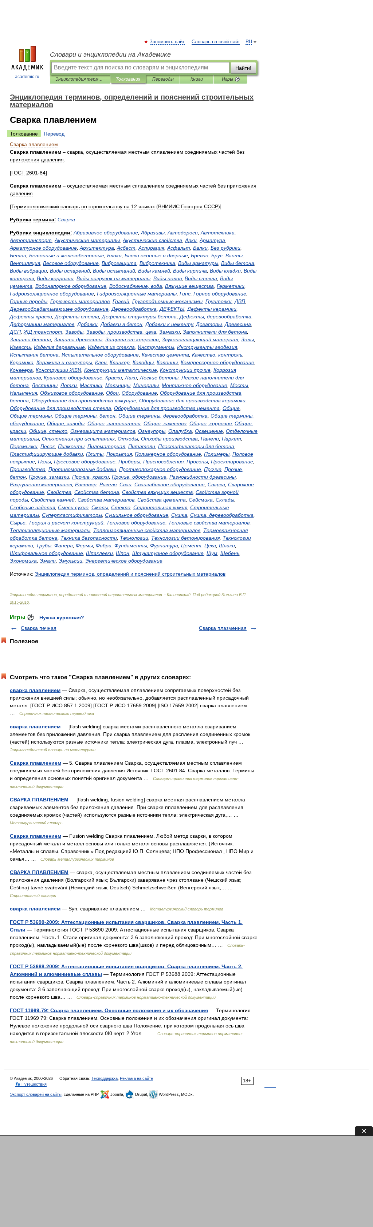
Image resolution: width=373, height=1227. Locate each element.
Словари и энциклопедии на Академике (110, 54)
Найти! (243, 68)
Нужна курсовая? (61, 617)
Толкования (128, 79)
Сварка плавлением (35, 763)
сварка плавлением (35, 690)
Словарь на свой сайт (216, 41)
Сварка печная (38, 628)
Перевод (54, 134)
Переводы (163, 79)
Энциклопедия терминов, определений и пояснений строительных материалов (80, 79)
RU (249, 41)
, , (121, 332)
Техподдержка (104, 1078)
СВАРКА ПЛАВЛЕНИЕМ (39, 799)
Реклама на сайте (136, 1078)
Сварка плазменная (223, 628)
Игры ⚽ (231, 79)
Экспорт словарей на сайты (36, 1094)
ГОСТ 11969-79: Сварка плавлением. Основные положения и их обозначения (109, 1010)
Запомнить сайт (167, 41)
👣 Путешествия (31, 1084)
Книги (197, 79)
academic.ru (27, 76)
